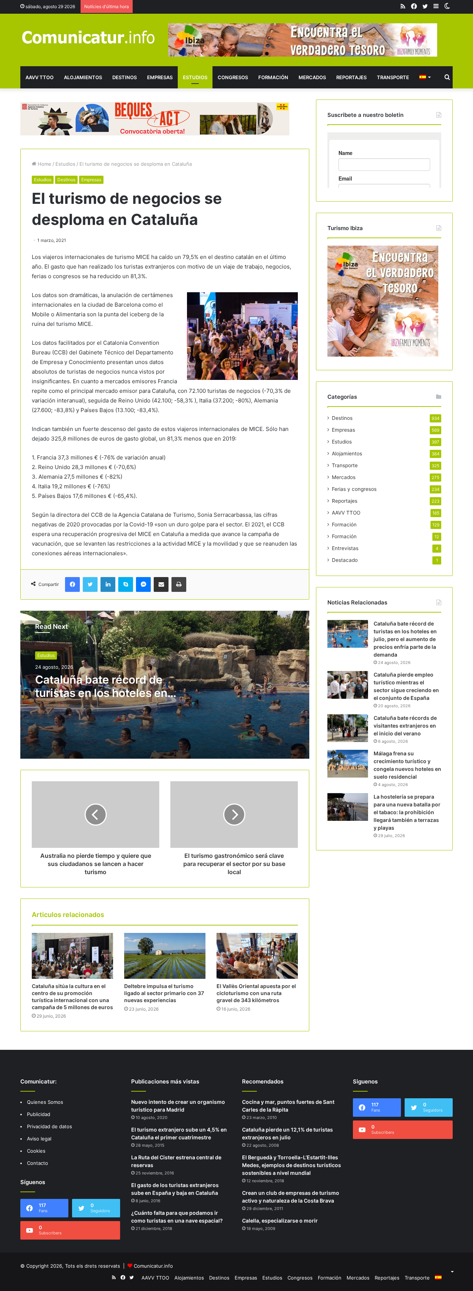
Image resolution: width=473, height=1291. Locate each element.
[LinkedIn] (108, 584)
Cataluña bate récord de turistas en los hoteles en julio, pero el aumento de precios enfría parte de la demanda (405, 639)
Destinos (124, 77)
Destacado (345, 560)
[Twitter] (90, 584)
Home (43, 164)
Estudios (195, 77)
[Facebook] (72, 584)
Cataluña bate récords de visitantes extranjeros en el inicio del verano (405, 725)
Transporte (393, 77)
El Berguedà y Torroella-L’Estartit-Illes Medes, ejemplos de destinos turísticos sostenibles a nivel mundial (291, 1165)
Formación (273, 77)
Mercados (312, 77)
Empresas (160, 77)
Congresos (233, 77)
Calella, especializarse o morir (280, 1220)
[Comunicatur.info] (88, 36)
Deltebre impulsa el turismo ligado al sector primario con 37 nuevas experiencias (164, 993)
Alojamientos (83, 77)
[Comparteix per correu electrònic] (161, 584)
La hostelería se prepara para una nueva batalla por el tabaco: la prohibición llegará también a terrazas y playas (407, 812)
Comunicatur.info (153, 1266)
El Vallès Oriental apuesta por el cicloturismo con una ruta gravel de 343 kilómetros (256, 993)
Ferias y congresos (354, 489)
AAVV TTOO (39, 77)
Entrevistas (345, 548)
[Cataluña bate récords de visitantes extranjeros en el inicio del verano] (347, 728)
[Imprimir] (178, 584)
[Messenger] (143, 584)
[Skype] (125, 584)
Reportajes (351, 77)
